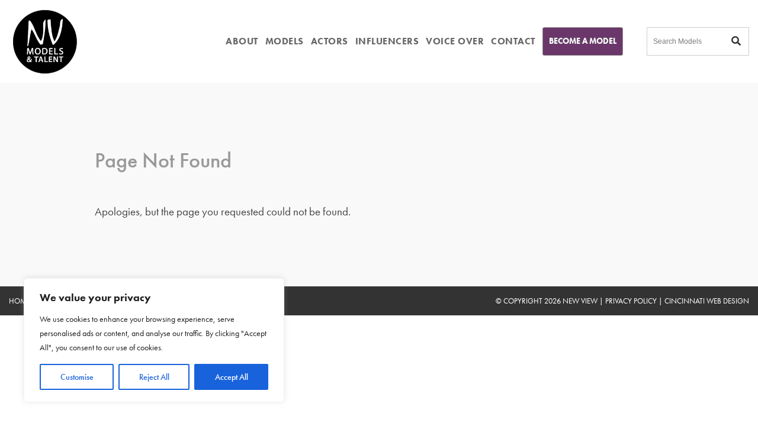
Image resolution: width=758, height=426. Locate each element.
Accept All (231, 377)
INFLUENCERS (387, 41)
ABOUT (242, 41)
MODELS (284, 41)
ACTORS (329, 41)
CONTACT (513, 41)
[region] (154, 340)
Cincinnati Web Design (706, 301)
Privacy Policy (631, 301)
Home (19, 301)
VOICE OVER (455, 41)
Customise (77, 377)
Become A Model (582, 41)
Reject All (154, 377)
